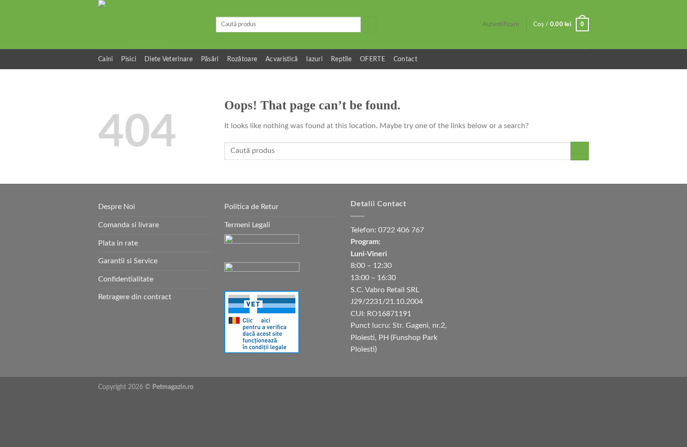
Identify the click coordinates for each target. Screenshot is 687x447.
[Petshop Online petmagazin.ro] (150, 24)
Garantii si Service (127, 261)
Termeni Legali (247, 225)
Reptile (341, 59)
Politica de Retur (251, 206)
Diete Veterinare (168, 59)
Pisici (128, 59)
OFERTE (372, 59)
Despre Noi (116, 206)
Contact (405, 59)
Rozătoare (242, 59)
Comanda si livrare (128, 225)
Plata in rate (118, 243)
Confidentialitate (125, 279)
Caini (105, 59)
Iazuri (314, 59)
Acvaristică (281, 59)
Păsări (210, 59)
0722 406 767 (401, 230)
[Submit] (368, 25)
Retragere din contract (135, 297)
